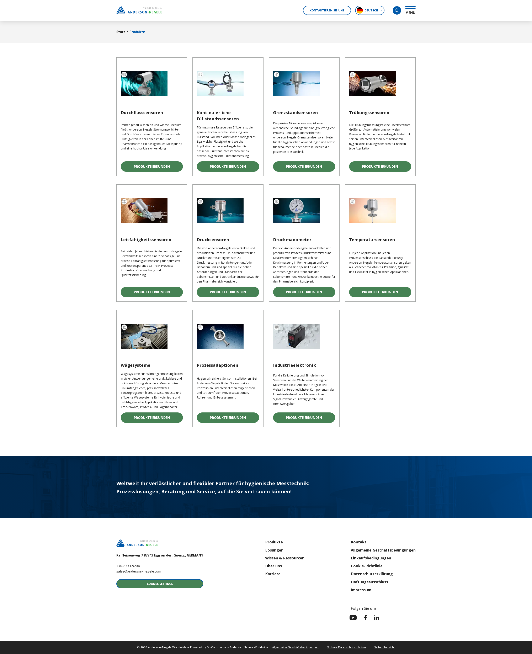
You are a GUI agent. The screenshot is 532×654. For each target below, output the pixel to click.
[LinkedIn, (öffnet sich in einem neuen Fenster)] (376, 617)
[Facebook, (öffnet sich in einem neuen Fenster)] (365, 617)
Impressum (361, 589)
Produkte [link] (137, 32)
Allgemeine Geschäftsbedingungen (383, 550)
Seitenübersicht (384, 647)
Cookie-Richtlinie (367, 565)
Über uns (273, 565)
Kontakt (358, 541)
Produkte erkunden (158, 168)
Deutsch (371, 10)
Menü (410, 12)
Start (120, 32)
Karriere (273, 573)
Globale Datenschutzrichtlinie (346, 647)
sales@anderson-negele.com (138, 571)
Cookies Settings (160, 584)
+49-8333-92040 (129, 566)
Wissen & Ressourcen (284, 557)
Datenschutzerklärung (372, 573)
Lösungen (274, 550)
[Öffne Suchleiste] (397, 10)
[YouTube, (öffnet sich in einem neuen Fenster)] (353, 617)
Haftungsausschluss (369, 581)
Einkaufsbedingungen (371, 557)
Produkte (274, 541)
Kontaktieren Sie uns (327, 10)
